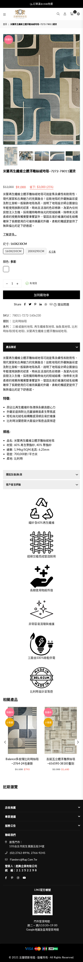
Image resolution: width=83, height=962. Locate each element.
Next (77, 89)
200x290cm (36, 251)
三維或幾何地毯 (22, 326)
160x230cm (13, 251)
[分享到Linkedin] (40, 304)
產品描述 (11, 347)
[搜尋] (58, 14)
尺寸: (15, 243)
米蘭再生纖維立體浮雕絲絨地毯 (46, 331)
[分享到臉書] (24, 304)
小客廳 (9, 722)
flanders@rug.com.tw (23, 859)
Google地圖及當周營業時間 (42, 929)
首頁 (5, 24)
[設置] (77, 14)
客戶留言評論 (13, 484)
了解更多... (10, 234)
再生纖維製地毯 (44, 326)
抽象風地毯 (63, 326)
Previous (6, 89)
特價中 (8, 39)
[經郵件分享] (51, 304)
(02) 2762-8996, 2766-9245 (27, 852)
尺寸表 (52, 251)
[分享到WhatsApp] (45, 304)
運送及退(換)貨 (14, 474)
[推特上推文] (30, 304)
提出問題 (63, 304)
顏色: (9, 261)
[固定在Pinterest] (35, 304)
